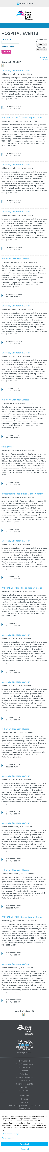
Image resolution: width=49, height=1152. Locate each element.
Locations (24, 1095)
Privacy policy (7, 1138)
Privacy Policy (24, 1109)
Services (24, 1070)
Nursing (24, 1102)
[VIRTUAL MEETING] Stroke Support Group (22, 117)
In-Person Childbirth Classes (15, 258)
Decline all (24, 1149)
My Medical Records (24, 1077)
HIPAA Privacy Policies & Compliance (24, 1105)
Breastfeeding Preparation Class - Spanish (22, 493)
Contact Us (24, 1090)
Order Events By (41, 40)
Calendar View (43, 58)
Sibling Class (8, 446)
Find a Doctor (24, 1067)
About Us (24, 1087)
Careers (24, 1099)
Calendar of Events (24, 1084)
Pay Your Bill (24, 1061)
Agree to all (24, 1144)
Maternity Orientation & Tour (16, 70)
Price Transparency (24, 1064)
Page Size (41, 47)
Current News (24, 1080)
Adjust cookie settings (10, 1134)
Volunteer (24, 1074)
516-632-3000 (26, 3)
